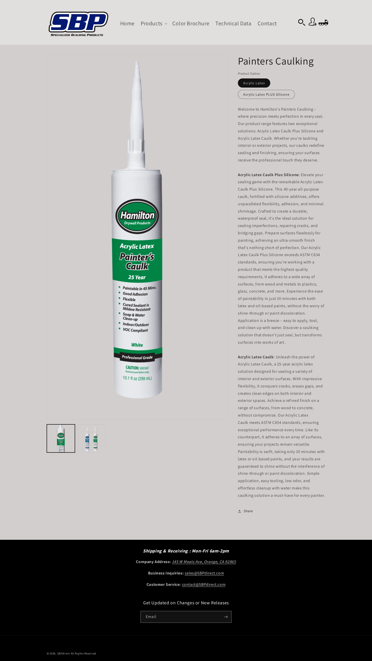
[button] (153, 23)
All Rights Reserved (83, 653)
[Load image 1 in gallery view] (61, 438)
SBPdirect (63, 653)
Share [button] (248, 511)
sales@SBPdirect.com (204, 573)
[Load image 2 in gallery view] (91, 438)
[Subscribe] (225, 617)
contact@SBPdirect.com (204, 584)
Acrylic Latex (254, 83)
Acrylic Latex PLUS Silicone (266, 94)
